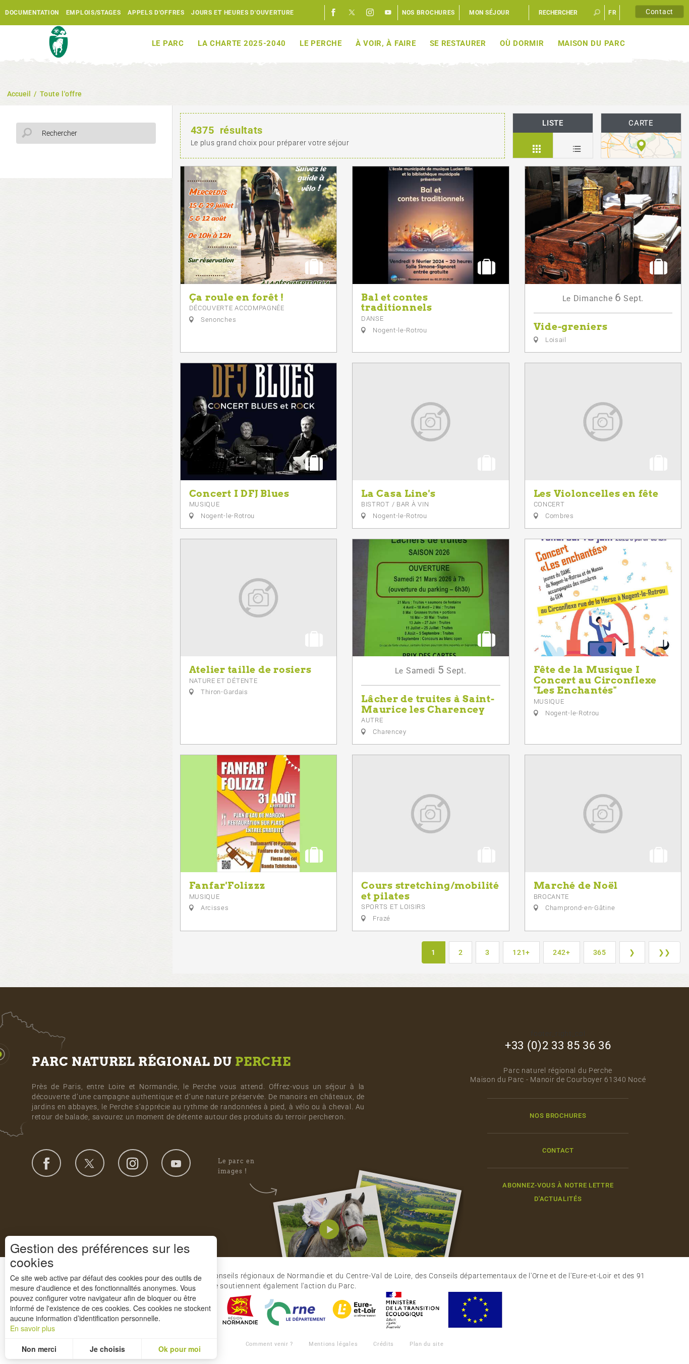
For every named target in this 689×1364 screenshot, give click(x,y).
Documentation (32, 12)
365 (599, 952)
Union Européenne (474, 1310)
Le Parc (168, 43)
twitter (89, 1162)
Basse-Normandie (240, 1310)
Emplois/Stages (93, 12)
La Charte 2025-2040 (242, 43)
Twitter (352, 12)
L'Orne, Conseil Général (295, 1310)
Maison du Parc (591, 43)
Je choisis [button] (107, 1349)
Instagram (370, 12)
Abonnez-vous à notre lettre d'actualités (557, 1192)
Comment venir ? (270, 1344)
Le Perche (320, 43)
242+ (561, 952)
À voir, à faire (386, 43)
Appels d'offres (156, 12)
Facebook (334, 12)
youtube (176, 1162)
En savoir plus (32, 1328)
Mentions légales (333, 1344)
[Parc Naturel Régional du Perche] (58, 42)
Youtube (388, 12)
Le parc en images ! (236, 1166)
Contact (659, 12)
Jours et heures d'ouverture (242, 12)
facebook (46, 1162)
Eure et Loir (355, 1310)
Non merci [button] (39, 1349)
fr (612, 12)
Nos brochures (428, 12)
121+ (521, 952)
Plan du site (426, 1344)
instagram (132, 1162)
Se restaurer (458, 43)
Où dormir (522, 43)
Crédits (383, 1344)
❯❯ (664, 952)
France (412, 1310)
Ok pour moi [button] (179, 1349)
